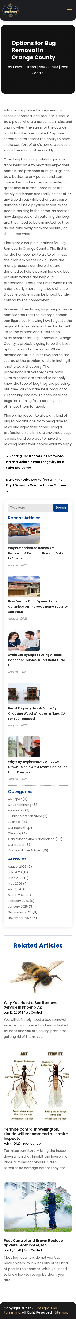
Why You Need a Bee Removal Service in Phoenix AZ (31, 1005)
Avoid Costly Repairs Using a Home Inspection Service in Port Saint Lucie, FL (37, 660)
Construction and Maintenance (31, 839)
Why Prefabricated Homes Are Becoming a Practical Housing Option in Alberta (37, 553)
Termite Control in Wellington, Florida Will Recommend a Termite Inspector (36, 1134)
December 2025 (20, 912)
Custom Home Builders (25, 850)
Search (61, 507)
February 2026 (18, 901)
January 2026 (18, 906)
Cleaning (14, 833)
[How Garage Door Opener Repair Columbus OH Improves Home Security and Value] (24, 587)
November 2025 (19, 918)
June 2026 (15, 878)
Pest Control (33, 1012)
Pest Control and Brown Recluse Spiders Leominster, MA (33, 1243)
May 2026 (15, 884)
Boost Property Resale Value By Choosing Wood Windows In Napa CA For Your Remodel (36, 713)
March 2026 (16, 895)
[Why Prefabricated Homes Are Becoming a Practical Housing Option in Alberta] (24, 534)
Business (14, 822)
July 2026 (15, 872)
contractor (16, 845)
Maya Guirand (24, 67)
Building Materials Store (25, 816)
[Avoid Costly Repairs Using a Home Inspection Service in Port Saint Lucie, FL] (24, 641)
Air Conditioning (19, 805)
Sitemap (61, 1312)
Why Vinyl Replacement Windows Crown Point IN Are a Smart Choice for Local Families (37, 767)
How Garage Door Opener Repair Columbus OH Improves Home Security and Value (38, 606)
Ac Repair (15, 799)
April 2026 (15, 889)
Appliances (16, 810)
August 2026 (17, 866)
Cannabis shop (19, 828)
